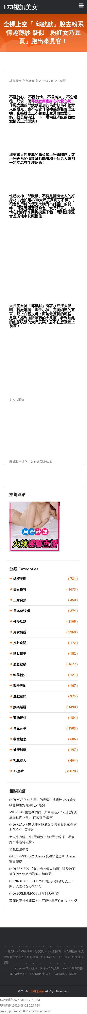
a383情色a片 (18, 973)
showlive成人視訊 (26, 968)
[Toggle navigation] (81, 5)
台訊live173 (48, 957)
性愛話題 (45, 621)
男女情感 (45, 632)
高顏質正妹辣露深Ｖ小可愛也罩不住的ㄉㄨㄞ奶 (43, 901)
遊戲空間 (45, 696)
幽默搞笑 (45, 653)
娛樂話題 (45, 707)
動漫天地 (45, 686)
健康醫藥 (45, 750)
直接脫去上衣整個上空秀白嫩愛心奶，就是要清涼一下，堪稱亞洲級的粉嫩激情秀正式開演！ (42, 117)
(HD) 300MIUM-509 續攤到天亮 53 (34, 893)
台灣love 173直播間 (19, 951)
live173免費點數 (73, 968)
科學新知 (45, 675)
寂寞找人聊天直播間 (48, 951)
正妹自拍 (45, 600)
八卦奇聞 (45, 643)
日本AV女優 (45, 611)
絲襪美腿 (45, 579)
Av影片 (45, 771)
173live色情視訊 (40, 973)
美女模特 (45, 589)
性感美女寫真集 (50, 968)
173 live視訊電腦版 (65, 973)
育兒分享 (45, 728)
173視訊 (63, 957)
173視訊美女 (36, 991)
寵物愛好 (45, 718)
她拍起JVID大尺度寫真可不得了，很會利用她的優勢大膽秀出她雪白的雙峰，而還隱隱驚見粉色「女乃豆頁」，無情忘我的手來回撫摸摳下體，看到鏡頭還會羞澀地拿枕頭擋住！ (42, 208)
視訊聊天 (45, 760)
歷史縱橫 (45, 664)
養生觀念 (45, 739)
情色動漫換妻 (19, 849)
